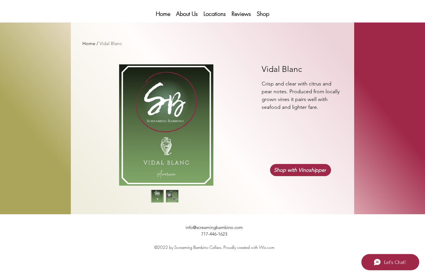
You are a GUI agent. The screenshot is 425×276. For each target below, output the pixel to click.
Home (88, 43)
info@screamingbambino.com (214, 227)
